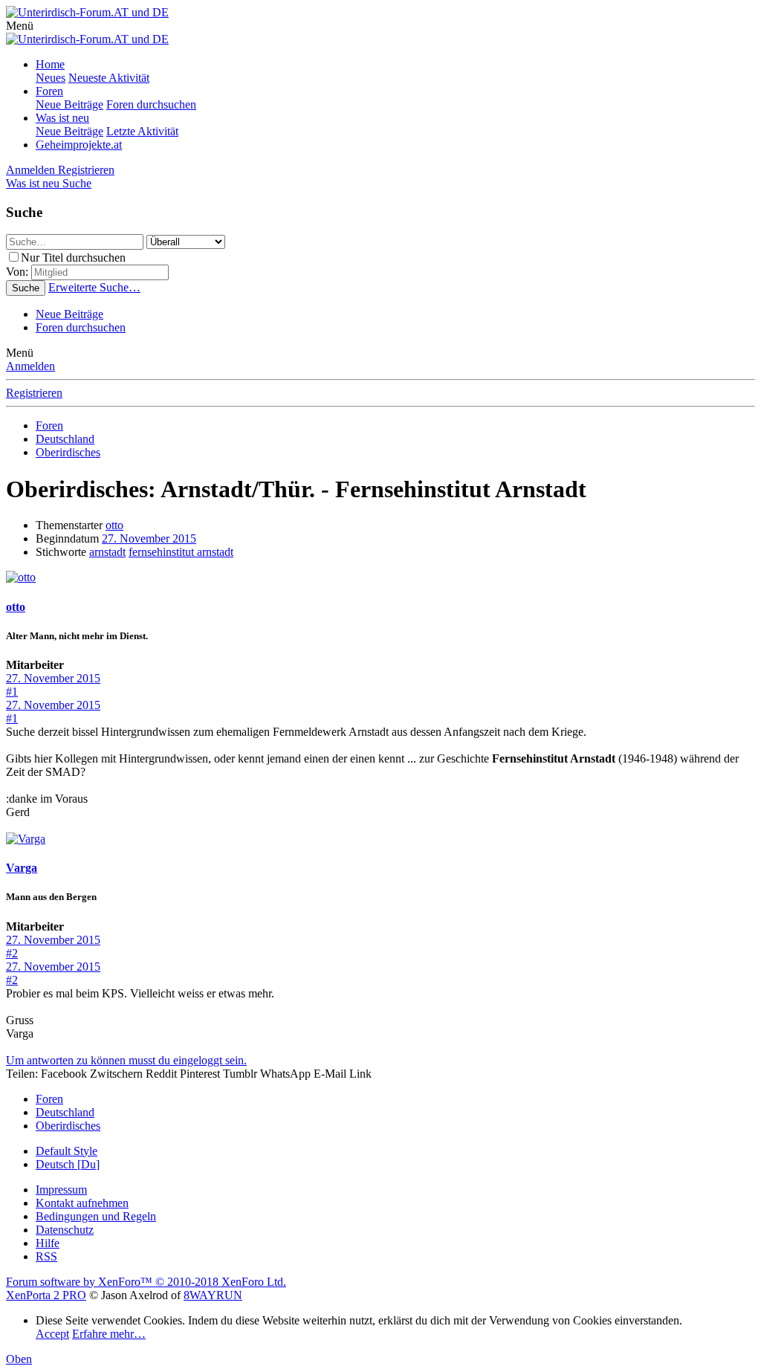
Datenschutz (65, 1229)
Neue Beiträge (69, 104)
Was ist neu (62, 117)
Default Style (66, 1151)
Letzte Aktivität (142, 131)
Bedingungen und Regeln (96, 1216)
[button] (19, 25)
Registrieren (34, 392)
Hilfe (47, 1243)
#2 (12, 953)
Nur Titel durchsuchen (73, 257)
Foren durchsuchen (151, 104)
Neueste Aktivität (108, 77)
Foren (49, 91)
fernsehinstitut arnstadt (181, 552)
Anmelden (30, 366)
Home (50, 64)
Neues (50, 77)
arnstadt (107, 552)
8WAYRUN (213, 1295)
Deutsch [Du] (68, 1164)
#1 (12, 691)
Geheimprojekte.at (79, 144)
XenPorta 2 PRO (46, 1295)
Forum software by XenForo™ (146, 1281)
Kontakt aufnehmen (82, 1203)
